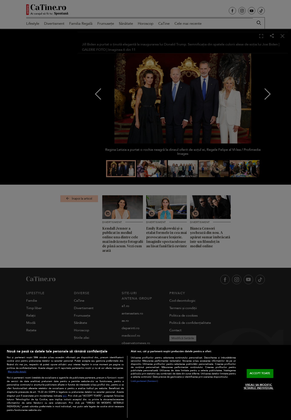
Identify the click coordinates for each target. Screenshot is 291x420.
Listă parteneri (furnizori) (144, 381)
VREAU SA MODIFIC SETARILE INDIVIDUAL (258, 386)
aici (64, 396)
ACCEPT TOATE (260, 373)
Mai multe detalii (17, 371)
